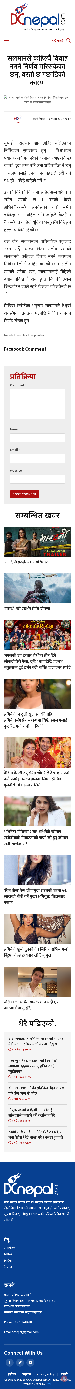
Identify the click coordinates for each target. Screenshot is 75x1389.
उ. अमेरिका (10, 1247)
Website (16, 470)
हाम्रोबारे (12, 1374)
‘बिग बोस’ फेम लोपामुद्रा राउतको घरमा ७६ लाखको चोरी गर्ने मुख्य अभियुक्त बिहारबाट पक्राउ (35, 896)
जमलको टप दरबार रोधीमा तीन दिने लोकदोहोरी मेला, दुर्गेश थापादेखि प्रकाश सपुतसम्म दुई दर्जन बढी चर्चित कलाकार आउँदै (37, 661)
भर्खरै (59, 41)
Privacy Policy (45, 1374)
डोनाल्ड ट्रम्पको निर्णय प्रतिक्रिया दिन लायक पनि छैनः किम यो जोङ (36, 1091)
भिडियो (8, 1260)
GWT (49, 1384)
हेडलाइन (9, 1267)
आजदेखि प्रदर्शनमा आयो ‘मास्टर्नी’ (28, 562)
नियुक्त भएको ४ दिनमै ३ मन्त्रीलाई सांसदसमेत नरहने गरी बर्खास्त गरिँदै (31, 1113)
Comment (18, 385)
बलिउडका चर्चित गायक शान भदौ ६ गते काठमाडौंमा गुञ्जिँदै (33, 1005)
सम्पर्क (64, 1374)
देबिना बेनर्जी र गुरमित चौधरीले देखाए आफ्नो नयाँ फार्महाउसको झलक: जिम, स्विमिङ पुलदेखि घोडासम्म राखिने (36, 779)
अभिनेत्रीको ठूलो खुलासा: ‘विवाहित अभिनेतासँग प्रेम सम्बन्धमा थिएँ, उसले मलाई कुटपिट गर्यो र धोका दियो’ (35, 720)
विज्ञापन (26, 1374)
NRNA (8, 1254)
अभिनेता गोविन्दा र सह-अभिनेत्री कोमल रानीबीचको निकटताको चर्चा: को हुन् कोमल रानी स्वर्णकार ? (36, 837)
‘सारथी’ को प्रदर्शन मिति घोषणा (27, 608)
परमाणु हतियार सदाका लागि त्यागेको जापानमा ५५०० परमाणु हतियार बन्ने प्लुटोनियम (32, 1066)
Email (15, 450)
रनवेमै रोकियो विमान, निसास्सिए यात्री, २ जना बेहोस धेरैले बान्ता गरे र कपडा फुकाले (35, 1135)
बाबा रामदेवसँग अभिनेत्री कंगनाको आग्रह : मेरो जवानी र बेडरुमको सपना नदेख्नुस (35, 1041)
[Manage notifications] (64, 1378)
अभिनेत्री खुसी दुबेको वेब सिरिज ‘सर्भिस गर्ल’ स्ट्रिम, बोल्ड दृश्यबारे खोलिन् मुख (36, 952)
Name (15, 429)
